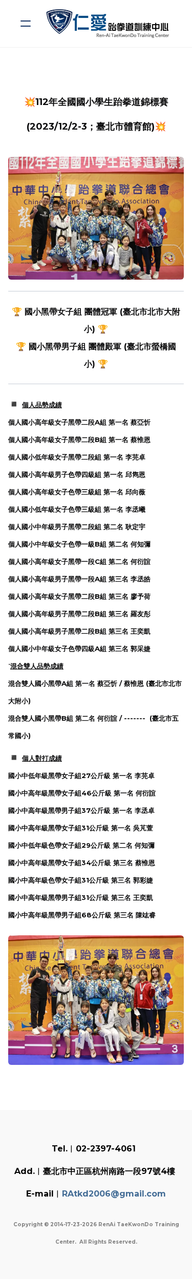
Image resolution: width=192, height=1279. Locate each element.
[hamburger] (25, 23)
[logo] (109, 23)
